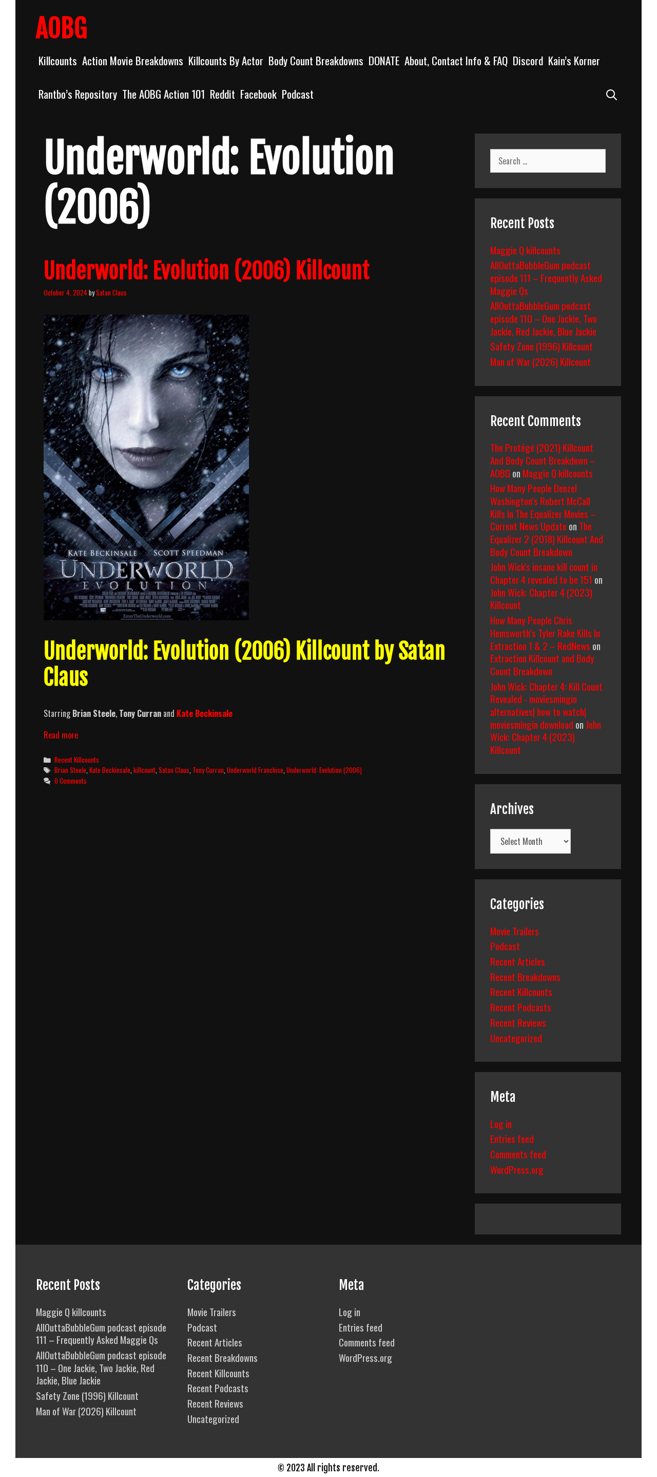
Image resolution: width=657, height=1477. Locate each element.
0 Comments (70, 781)
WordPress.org (517, 1169)
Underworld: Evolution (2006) (324, 770)
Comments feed (518, 1154)
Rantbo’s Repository (77, 94)
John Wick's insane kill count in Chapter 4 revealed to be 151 (543, 572)
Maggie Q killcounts (525, 250)
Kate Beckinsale (205, 713)
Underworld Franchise (255, 770)
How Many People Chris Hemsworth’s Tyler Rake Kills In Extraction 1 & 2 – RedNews (545, 632)
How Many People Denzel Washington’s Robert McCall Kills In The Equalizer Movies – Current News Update (543, 507)
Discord (528, 60)
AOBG (61, 28)
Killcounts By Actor (225, 60)
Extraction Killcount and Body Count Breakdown (542, 664)
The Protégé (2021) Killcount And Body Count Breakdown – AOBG (542, 459)
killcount (144, 770)
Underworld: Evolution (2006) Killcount (207, 270)
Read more (61, 735)
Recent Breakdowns (525, 976)
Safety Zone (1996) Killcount (541, 346)
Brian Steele (70, 770)
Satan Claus (174, 770)
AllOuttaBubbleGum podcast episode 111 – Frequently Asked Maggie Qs (546, 277)
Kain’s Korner (574, 60)
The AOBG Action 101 (163, 94)
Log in (501, 1123)
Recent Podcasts (520, 1007)
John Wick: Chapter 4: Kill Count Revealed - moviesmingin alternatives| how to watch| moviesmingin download (546, 705)
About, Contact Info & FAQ (456, 60)
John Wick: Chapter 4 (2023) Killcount (541, 598)
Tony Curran (208, 770)
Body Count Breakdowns (315, 60)
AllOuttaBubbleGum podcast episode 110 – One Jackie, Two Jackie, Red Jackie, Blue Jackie (543, 318)
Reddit (222, 94)
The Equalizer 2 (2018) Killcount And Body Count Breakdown (546, 538)
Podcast (298, 94)
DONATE (384, 60)
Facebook (258, 94)
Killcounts (57, 60)
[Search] (611, 93)
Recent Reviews (518, 1022)
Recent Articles (517, 961)
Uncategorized (516, 1037)
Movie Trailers (514, 931)
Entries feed (512, 1138)
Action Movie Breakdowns (132, 60)
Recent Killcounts (76, 759)
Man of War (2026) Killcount (540, 361)
